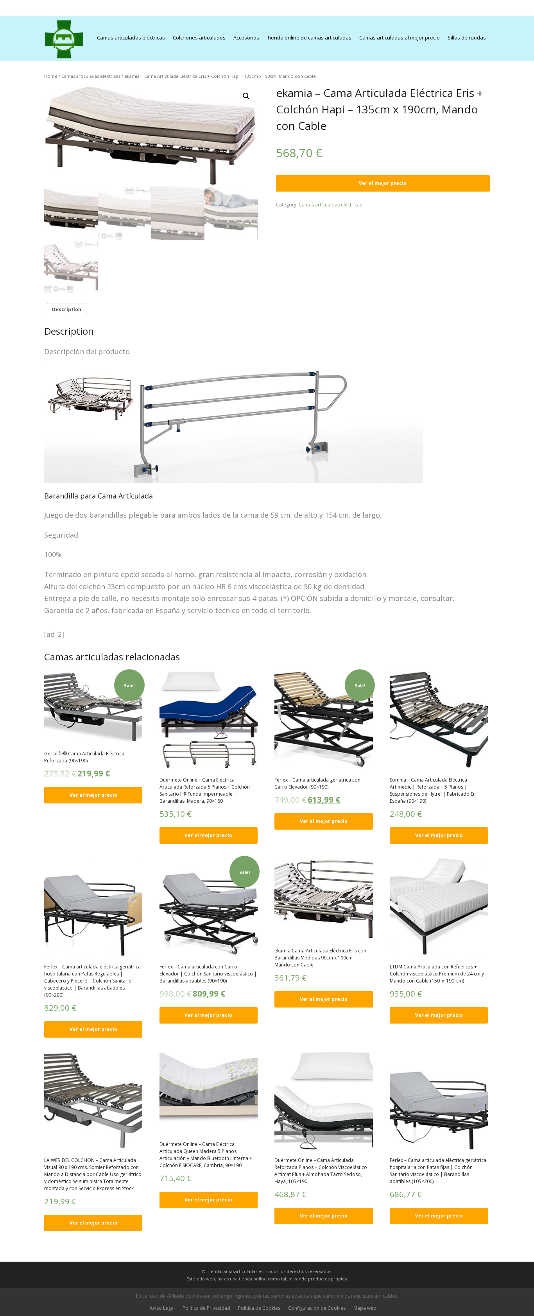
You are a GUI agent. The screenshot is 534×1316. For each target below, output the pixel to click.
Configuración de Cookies (317, 1308)
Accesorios (246, 37)
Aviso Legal (162, 1308)
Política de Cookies (259, 1308)
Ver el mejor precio (383, 183)
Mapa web (364, 1308)
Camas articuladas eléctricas (131, 37)
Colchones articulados (199, 37)
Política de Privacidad (206, 1308)
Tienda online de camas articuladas (309, 37)
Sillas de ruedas (467, 37)
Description (66, 309)
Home (50, 76)
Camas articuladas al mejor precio (399, 37)
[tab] (66, 309)
